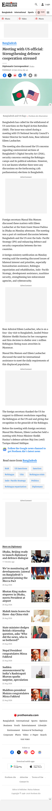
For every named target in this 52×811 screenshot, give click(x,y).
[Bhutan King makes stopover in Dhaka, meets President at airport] (40, 598)
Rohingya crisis (37, 474)
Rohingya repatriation (15, 486)
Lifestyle (42, 725)
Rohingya (9, 474)
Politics (35, 480)
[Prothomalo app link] (16, 766)
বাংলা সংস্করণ (25, 739)
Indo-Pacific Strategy (15, 480)
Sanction (37, 468)
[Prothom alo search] (36, 4)
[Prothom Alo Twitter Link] (20, 752)
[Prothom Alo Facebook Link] (13, 752)
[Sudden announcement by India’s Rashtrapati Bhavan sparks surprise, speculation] (40, 675)
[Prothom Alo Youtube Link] (33, 752)
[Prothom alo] (9, 4)
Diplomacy (37, 486)
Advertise (24, 777)
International (20, 12)
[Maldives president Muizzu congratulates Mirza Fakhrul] (40, 695)
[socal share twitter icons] (10, 77)
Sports (31, 12)
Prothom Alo (10, 777)
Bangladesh (7, 12)
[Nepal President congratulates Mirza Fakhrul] (40, 655)
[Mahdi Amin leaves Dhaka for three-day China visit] (40, 616)
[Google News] (39, 752)
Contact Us (24, 782)
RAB (7, 468)
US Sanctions (21, 468)
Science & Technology (32, 730)
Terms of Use (37, 777)
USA (22, 474)
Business (7, 725)
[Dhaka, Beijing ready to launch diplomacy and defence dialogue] (40, 556)
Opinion (43, 721)
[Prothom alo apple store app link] (36, 766)
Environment (13, 730)
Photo (18, 735)
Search (43, 735)
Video (25, 735)
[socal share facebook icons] (4, 77)
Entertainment (29, 725)
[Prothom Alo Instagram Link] (27, 752)
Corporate (8, 735)
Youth (17, 725)
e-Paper (34, 735)
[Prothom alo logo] (26, 716)
